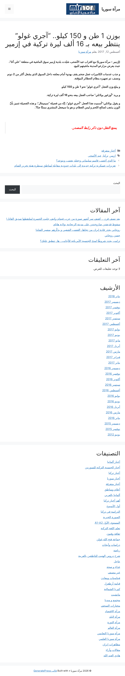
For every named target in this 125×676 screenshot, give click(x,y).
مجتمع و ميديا (112, 600)
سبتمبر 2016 (112, 384)
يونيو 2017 (114, 335)
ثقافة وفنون (113, 533)
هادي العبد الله (112, 655)
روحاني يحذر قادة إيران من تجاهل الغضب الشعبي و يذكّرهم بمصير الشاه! (78, 230)
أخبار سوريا (113, 478)
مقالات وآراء (113, 650)
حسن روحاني (112, 235)
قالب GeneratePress (45, 670)
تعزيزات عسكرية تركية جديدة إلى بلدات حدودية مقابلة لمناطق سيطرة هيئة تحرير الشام (65, 165)
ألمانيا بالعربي (112, 495)
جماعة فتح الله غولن (108, 539)
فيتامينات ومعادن (110, 578)
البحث (116, 183)
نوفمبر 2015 (112, 429)
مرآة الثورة (113, 622)
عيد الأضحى (94, 155)
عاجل (117, 561)
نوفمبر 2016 (112, 373)
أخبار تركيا (114, 473)
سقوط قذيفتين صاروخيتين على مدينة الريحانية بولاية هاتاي (86, 224)
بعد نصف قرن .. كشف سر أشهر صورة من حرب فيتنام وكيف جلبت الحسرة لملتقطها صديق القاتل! (63, 218)
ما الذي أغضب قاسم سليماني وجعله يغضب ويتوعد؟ (86, 160)
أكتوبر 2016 (113, 379)
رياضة (116, 550)
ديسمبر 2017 (112, 301)
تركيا (105, 155)
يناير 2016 (114, 418)
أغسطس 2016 (111, 390)
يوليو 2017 (114, 329)
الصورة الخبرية (111, 517)
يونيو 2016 (113, 401)
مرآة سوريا (111, 9)
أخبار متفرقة (108, 150)
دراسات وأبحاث (111, 544)
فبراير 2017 (113, 357)
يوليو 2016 (113, 395)
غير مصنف (114, 572)
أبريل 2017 (113, 346)
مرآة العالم (114, 627)
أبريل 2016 (113, 407)
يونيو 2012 (114, 434)
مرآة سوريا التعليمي (108, 633)
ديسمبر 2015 (112, 423)
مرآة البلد (114, 616)
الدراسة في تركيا (110, 511)
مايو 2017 (114, 340)
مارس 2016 (113, 412)
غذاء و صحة (113, 567)
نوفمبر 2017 (112, 307)
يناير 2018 (114, 296)
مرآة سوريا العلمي (109, 639)
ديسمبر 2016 (112, 368)
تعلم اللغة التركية (110, 528)
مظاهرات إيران (111, 644)
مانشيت (115, 594)
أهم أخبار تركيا (112, 500)
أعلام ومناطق (112, 489)
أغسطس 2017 (111, 324)
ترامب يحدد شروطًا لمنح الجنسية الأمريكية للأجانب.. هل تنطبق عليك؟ (80, 241)
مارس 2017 (113, 351)
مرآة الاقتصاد (112, 611)
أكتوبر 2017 (113, 312)
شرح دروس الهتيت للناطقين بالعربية (99, 556)
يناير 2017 (114, 362)
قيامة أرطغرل (112, 583)
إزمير (113, 155)
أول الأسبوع (113, 506)
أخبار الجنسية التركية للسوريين (102, 467)
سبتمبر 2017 (112, 318)
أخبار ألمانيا (113, 462)
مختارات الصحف (110, 605)
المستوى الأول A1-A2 (107, 522)
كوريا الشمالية (112, 589)
